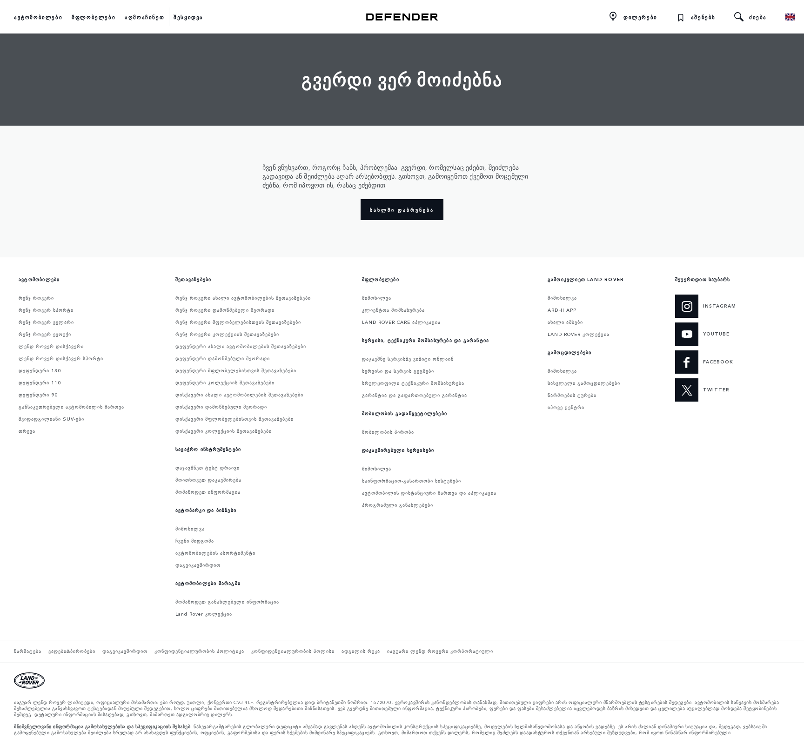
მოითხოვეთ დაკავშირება (208, 480)
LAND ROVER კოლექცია (579, 334)
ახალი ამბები (565, 322)
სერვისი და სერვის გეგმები (398, 371)
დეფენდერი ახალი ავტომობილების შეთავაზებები (240, 346)
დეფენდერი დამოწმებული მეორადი (222, 358)
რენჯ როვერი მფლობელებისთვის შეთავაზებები (238, 322)
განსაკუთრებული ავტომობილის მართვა (71, 406)
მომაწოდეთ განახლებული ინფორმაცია (227, 601)
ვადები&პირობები (71, 651)
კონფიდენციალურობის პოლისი (293, 651)
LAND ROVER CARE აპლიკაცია (401, 322)
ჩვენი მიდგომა (194, 540)
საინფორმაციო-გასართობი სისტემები (411, 480)
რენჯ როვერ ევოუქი (45, 334)
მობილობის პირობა (388, 432)
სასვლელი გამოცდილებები (584, 383)
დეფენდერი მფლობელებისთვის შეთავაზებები (235, 370)
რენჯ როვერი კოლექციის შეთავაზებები (227, 334)
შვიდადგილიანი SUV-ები (51, 419)
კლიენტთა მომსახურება (393, 310)
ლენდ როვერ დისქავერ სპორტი (61, 358)
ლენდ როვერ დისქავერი (51, 346)
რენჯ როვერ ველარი (46, 322)
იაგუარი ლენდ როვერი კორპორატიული (440, 651)
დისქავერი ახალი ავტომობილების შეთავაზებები (239, 394)
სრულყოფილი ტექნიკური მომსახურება (413, 383)
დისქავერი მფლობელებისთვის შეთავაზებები (234, 419)
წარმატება (27, 651)
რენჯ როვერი (36, 298)
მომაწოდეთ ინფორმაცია (208, 492)
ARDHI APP (562, 310)
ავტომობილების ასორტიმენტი (215, 553)
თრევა (27, 431)
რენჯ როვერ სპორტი (46, 310)
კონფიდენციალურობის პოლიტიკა (199, 651)
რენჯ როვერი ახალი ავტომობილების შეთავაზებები (243, 298)
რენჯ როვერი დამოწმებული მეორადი (225, 310)
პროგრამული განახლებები (397, 505)
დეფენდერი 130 (40, 370)
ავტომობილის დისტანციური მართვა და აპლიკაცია (429, 493)
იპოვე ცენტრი (566, 407)
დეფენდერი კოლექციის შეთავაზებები (225, 382)
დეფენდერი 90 (38, 394)
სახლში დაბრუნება (402, 210)
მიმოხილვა (190, 528)
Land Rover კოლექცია (203, 614)
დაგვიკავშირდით (198, 565)
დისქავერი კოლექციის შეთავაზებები (223, 431)
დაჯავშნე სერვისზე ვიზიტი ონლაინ (408, 359)
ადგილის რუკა (361, 651)
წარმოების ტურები (572, 395)
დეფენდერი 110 (40, 382)
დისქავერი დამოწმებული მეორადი (221, 406)
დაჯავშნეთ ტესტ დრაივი (207, 467)
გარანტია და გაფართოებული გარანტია (414, 395)
